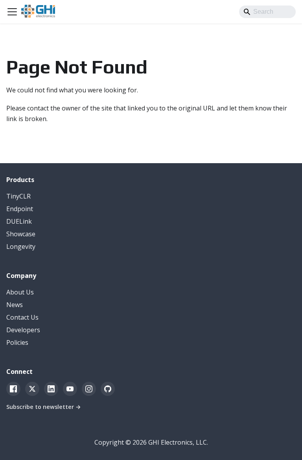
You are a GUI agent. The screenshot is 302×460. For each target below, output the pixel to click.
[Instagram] (89, 389)
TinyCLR (18, 196)
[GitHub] (108, 389)
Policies (17, 342)
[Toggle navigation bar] (12, 12)
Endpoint (19, 208)
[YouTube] (70, 389)
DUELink (19, 221)
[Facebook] (13, 389)
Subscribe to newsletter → (43, 406)
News (14, 304)
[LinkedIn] (51, 389)
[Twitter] (32, 389)
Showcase (20, 234)
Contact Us (22, 317)
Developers (23, 330)
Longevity (20, 246)
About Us (20, 292)
